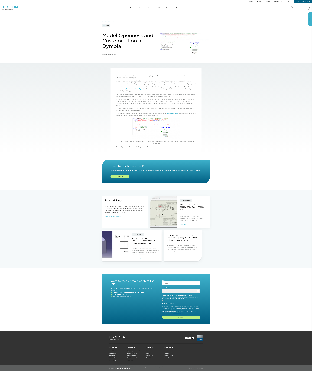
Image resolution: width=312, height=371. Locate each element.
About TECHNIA (113, 351)
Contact (287, 1)
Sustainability (112, 360)
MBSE (107, 26)
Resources (169, 8)
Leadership (112, 355)
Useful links (149, 347)
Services (141, 8)
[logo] (117, 338)
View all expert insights (113, 216)
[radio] (181, 301)
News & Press (277, 1)
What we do (131, 347)
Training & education (132, 357)
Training (268, 1)
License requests (168, 355)
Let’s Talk (310, 19)
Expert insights (108, 21)
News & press (149, 355)
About (178, 8)
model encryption (173, 114)
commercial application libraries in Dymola (130, 89)
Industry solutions (132, 353)
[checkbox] (181, 302)
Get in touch (168, 347)
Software (132, 8)
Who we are (113, 347)
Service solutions (131, 355)
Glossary (160, 8)
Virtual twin (130, 360)
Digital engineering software (134, 351)
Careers (252, 1)
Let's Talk (120, 176)
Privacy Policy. (177, 313)
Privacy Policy (200, 368)
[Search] (307, 8)
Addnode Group (113, 353)
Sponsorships (112, 357)
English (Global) (302, 1)
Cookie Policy (191, 368)
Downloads (149, 351)
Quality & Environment (122, 369)
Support (260, 1)
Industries (151, 8)
